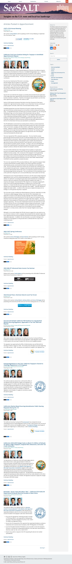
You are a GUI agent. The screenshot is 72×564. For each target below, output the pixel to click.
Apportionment (11, 45)
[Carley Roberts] (7, 64)
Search (58, 59)
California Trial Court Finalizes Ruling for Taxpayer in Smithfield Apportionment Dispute (23, 55)
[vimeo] (4, 557)
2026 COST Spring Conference (13, 231)
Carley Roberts (13, 33)
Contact (46, 1)
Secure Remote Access (29, 558)
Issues (52, 75)
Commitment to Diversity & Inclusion (12, 560)
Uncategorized (54, 83)
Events (20, 1)
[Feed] (54, 48)
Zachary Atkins (26, 300)
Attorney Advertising (18, 558)
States (52, 81)
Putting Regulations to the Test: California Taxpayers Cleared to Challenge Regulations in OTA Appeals (23, 364)
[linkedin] (9, 557)
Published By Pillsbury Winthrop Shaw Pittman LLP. (62, 8)
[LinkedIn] (51, 48)
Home (9, 1)
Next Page (42, 547)
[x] (7, 557)
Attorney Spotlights (55, 67)
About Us (58, 1)
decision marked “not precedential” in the (18, 509)
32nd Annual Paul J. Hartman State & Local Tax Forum (20, 295)
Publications (33, 1)
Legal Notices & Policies (9, 558)
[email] (11, 557)
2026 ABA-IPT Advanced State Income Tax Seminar (19, 268)
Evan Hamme (25, 236)
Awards (53, 69)
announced (26, 422)
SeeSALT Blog (21, 8)
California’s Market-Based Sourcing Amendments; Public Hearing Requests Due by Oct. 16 (24, 406)
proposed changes (33, 425)
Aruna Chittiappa (14, 236)
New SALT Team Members (57, 77)
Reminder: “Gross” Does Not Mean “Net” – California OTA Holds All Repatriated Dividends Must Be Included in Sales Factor (24, 492)
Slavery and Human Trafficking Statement (43, 558)
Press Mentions (54, 79)
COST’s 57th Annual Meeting (12, 28)
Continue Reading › (8, 43)
